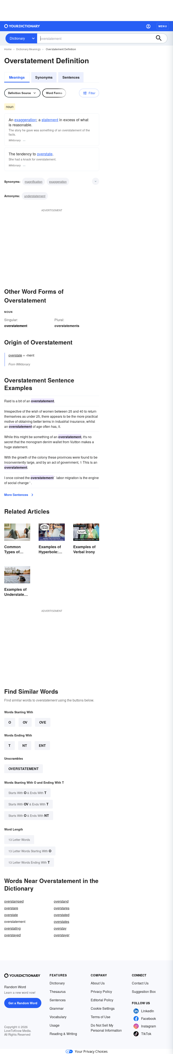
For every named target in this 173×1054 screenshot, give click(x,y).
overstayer (61, 935)
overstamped (14, 901)
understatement (34, 196)
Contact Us (140, 983)
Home (8, 49)
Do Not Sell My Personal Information (106, 1028)
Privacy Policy (101, 991)
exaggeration (25, 119)
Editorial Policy (102, 999)
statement (50, 119)
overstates (61, 921)
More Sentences (16, 494)
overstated (61, 914)
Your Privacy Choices (91, 1051)
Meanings (17, 77)
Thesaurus (58, 991)
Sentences (71, 77)
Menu (162, 26)
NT (24, 745)
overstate (45, 153)
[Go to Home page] (22, 26)
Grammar (57, 1008)
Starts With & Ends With (27, 792)
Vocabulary (58, 1016)
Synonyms (44, 77)
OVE (42, 722)
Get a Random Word (22, 1003)
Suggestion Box (144, 991)
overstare (11, 908)
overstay (60, 928)
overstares (61, 908)
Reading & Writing (63, 1033)
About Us (98, 983)
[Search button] (160, 38)
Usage (54, 1025)
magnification (33, 181)
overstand (61, 901)
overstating (12, 928)
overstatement (23, 768)
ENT (42, 745)
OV (25, 722)
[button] (148, 26)
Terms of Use (100, 1016)
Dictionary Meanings (28, 49)
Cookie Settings (103, 1008)
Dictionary (17, 38)
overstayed (12, 935)
